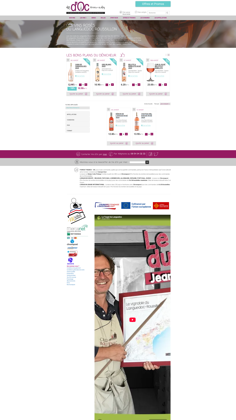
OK (147, 162)
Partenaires (70, 273)
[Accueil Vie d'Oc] (85, 7)
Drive (68, 282)
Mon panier (126, 12)
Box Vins (72, 18)
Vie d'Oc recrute (71, 277)
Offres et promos (129, 18)
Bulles (103, 18)
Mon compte (142, 12)
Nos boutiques (71, 284)
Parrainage (70, 279)
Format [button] (69, 131)
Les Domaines (145, 18)
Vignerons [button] (70, 120)
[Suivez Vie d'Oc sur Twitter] (156, 154)
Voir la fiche (81, 76)
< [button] (166, 55)
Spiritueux (114, 18)
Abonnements (71, 281)
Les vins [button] (83, 18)
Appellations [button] (71, 114)
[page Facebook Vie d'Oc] (151, 154)
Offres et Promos (153, 4)
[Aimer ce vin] (68, 60)
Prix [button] (68, 125)
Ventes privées (71, 275)
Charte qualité (71, 271)
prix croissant (165, 104)
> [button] (168, 55)
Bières (94, 18)
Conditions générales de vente (75, 270)
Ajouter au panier (76, 94)
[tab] (78, 113)
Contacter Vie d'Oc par (94, 154)
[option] (78, 77)
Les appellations (161, 18)
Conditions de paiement (74, 268)
